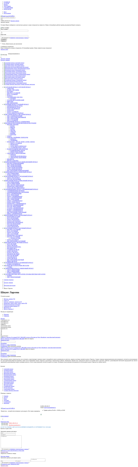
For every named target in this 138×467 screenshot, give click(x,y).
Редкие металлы (18, 81)
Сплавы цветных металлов (27, 84)
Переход (13, 139)
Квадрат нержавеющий (15, 163)
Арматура (10, 88)
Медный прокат (18, 78)
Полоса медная (12, 252)
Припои (13, 154)
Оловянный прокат (21, 80)
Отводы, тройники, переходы (17, 137)
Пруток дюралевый (14, 206)
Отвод (9, 136)
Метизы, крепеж (12, 124)
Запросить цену (14, 464)
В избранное (4, 346)
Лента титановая (13, 177)
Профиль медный (13, 254)
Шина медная (12, 261)
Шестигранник (12, 103)
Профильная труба (13, 107)
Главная (7, 2)
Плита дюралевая (13, 202)
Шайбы (12, 133)
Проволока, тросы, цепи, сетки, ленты (21, 141)
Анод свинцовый (13, 270)
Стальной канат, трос (18, 147)
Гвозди (12, 130)
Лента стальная (16, 143)
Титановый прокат (21, 71)
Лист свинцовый (13, 271)
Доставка (7, 6)
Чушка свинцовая (13, 272)
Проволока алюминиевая (16, 203)
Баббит (9, 275)
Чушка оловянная (13, 264)
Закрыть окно (4, 49)
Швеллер (10, 101)
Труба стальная (12, 111)
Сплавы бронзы (12, 225)
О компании (8, 7)
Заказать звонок (15, 21)
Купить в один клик (18, 450)
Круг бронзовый (12, 218)
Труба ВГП (10, 110)
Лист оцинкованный (14, 116)
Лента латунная (13, 232)
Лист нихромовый (13, 277)
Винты (12, 127)
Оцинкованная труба (15, 105)
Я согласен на (15, 37)
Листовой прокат (19, 65)
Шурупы (13, 134)
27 (10, 307)
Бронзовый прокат (21, 75)
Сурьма (9, 267)
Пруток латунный (13, 236)
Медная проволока (14, 246)
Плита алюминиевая (14, 200)
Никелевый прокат (21, 73)
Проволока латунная (15, 235)
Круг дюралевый (13, 195)
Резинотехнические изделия (17, 149)
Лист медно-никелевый (15, 185)
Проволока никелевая (15, 186)
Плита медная (12, 251)
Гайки (12, 129)
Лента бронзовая (13, 219)
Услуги (6, 3)
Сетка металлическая (18, 146)
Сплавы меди (12, 257)
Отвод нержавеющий (14, 167)
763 (14, 299)
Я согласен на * (15, 449)
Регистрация (7, 13)
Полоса (9, 95)
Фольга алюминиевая (15, 209)
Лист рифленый (12, 118)
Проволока (14, 144)
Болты (12, 126)
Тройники (13, 140)
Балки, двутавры (13, 90)
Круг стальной (12, 94)
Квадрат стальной (13, 93)
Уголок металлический (15, 100)
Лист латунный (12, 234)
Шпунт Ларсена (12, 160)
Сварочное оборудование (16, 153)
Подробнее (4, 343)
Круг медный (11, 244)
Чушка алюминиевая (15, 211)
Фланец (13, 98)
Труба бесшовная (13, 108)
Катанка (10, 91)
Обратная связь (5, 421)
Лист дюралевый (13, 199)
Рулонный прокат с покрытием (18, 121)
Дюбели (13, 131)
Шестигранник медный (15, 259)
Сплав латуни (15, 238)
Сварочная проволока (18, 156)
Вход (5, 12)
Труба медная (12, 258)
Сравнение (13, 344)
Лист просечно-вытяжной (16, 117)
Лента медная (12, 245)
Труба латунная (13, 239)
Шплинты (10, 159)
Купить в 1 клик (5, 344)
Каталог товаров (5, 58)
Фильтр (3, 318)
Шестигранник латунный (16, 241)
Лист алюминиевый (14, 198)
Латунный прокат (20, 77)
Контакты (7, 9)
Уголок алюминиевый (15, 208)
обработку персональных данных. (19, 37)
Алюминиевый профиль (15, 190)
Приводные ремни (16, 152)
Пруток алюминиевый (15, 205)
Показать (6, 314)
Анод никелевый (13, 182)
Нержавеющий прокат (24, 68)
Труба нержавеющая (14, 169)
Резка (6, 5)
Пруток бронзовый (13, 223)
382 (26, 303)
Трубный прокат (18, 64)
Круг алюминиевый (14, 193)
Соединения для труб (14, 97)
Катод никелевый (13, 183)
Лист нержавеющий (14, 166)
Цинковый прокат (20, 70)
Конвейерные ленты (17, 150)
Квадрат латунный (14, 229)
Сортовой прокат (19, 62)
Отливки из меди (13, 249)
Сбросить (6, 316)
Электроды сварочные (18, 157)
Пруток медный (12, 255)
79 (18, 306)
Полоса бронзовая (13, 221)
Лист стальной (12, 120)
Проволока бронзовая (15, 222)
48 (21, 301)
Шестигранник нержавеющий (18, 170)
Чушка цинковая (13, 175)
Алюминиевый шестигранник (18, 192)
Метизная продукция (22, 67)
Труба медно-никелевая (15, 187)
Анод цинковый (13, 173)
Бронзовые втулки (13, 216)
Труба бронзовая (13, 226)
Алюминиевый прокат (24, 74)
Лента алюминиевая (14, 196)
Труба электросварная (15, 113)
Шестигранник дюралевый (16, 212)
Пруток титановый (14, 179)
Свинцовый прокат (21, 83)
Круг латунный (12, 231)
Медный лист (12, 248)
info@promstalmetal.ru (14, 53)
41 (8, 300)
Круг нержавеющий (14, 164)
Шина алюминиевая (14, 213)
